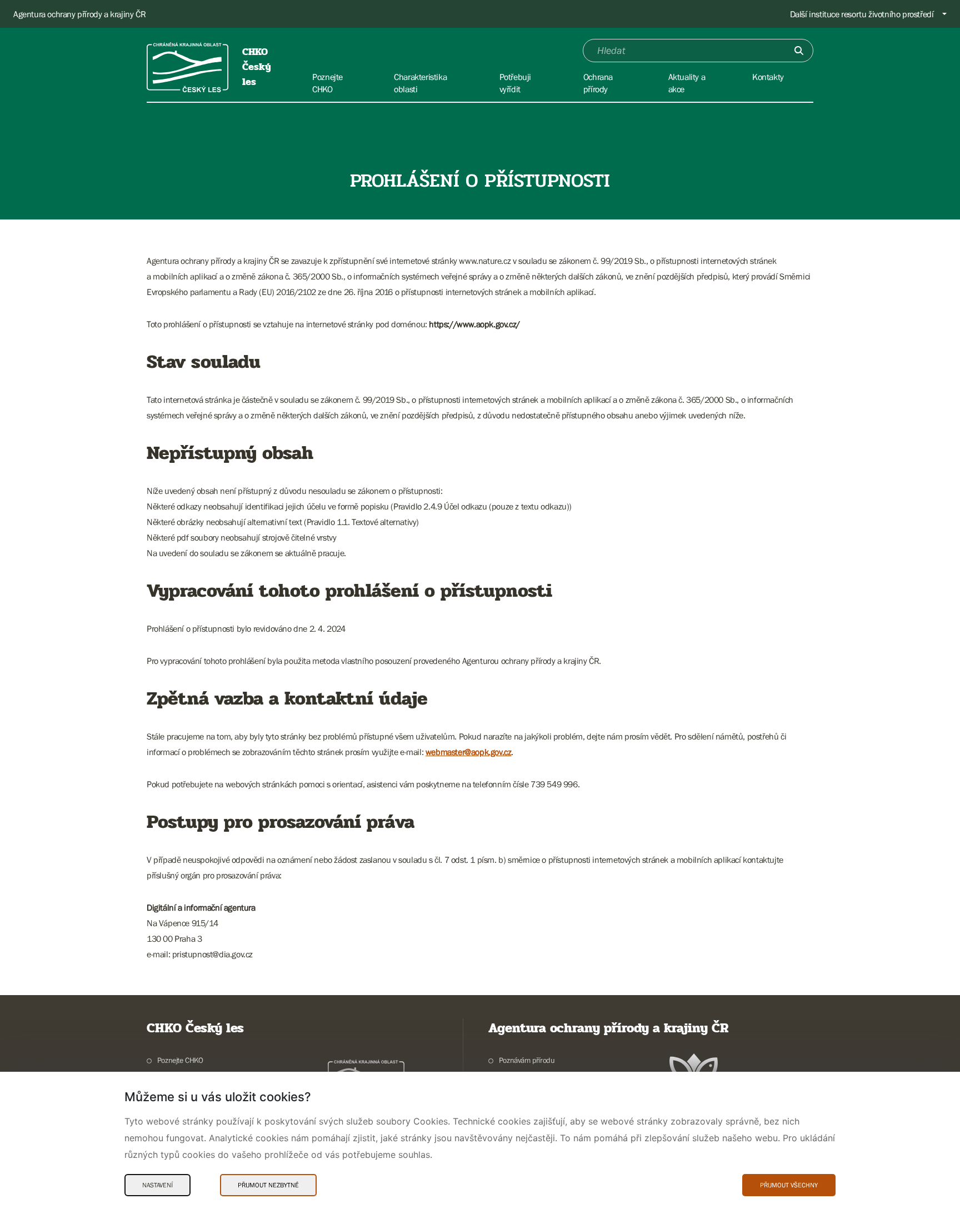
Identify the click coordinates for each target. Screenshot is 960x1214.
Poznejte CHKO (180, 1060)
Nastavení (157, 1185)
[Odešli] (799, 50)
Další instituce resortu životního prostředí (862, 14)
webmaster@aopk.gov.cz (469, 752)
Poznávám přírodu (526, 1060)
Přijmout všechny (789, 1185)
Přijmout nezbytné (268, 1185)
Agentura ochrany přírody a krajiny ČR (79, 14)
